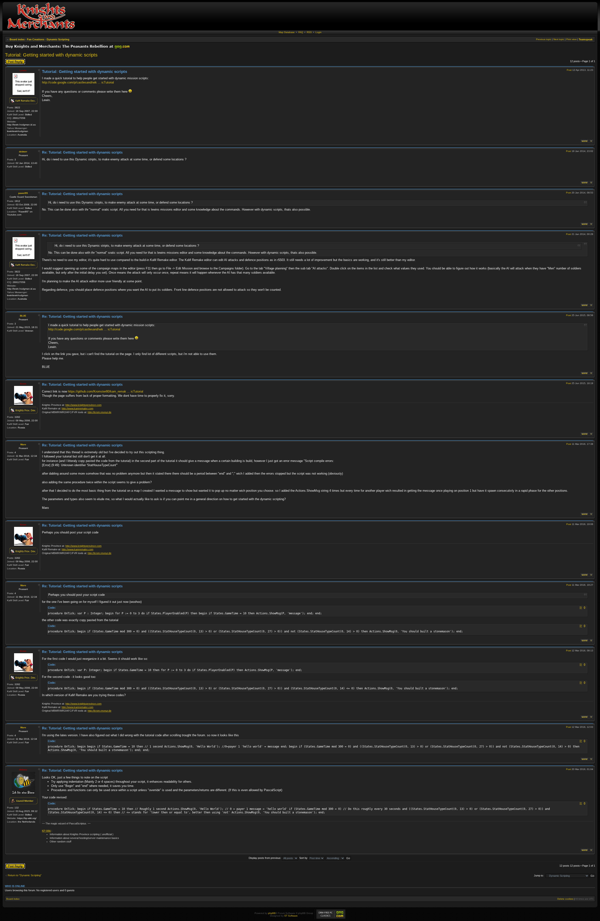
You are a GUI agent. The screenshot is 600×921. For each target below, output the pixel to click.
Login (318, 32)
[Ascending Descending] (338, 858)
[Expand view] (584, 607)
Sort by (303, 858)
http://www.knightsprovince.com (83, 405)
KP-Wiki (46, 830)
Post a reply (12, 60)
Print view (571, 39)
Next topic (558, 39)
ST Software (291, 915)
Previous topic (543, 39)
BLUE (23, 315)
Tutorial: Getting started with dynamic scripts (51, 54)
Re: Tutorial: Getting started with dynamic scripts (82, 152)
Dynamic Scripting (58, 39)
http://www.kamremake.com (77, 408)
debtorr (23, 151)
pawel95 (23, 193)
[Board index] (41, 29)
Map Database (287, 32)
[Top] (591, 141)
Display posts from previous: (265, 858)
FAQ (300, 32)
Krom (23, 383)
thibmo (23, 769)
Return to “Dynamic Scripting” (24, 875)
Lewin (23, 70)
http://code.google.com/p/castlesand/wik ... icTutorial (78, 82)
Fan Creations (35, 39)
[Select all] (580, 607)
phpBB (272, 913)
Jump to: (539, 875)
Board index (17, 39)
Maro (23, 444)
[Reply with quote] (584, 141)
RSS (309, 32)
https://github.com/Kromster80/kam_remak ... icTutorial (105, 391)
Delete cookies (565, 899)
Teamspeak (585, 39)
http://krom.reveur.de (99, 412)
